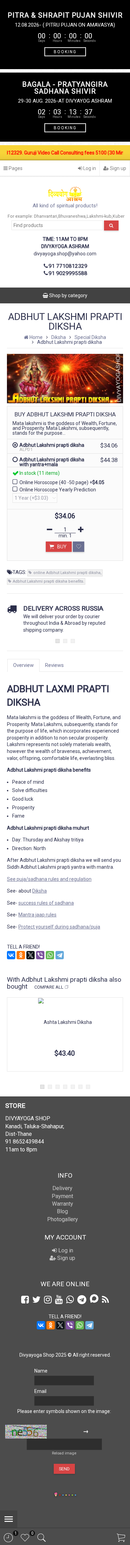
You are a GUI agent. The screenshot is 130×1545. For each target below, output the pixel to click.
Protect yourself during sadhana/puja (59, 927)
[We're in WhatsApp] (70, 1299)
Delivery (62, 1188)
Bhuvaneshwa (72, 216)
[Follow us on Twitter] (36, 1299)
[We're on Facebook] (25, 1299)
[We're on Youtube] (59, 1299)
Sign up (117, 168)
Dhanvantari (45, 216)
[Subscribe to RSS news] (105, 1299)
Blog (62, 1211)
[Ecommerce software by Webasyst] (67, 1494)
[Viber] (40, 955)
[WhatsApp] (50, 955)
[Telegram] (59, 955)
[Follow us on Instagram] (48, 1299)
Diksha (39, 891)
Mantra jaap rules (37, 914)
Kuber (118, 216)
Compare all (48, 987)
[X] (30, 955)
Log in (89, 168)
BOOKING (65, 51)
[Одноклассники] (21, 955)
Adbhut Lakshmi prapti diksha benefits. (48, 581)
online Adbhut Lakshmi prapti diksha (67, 573)
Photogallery (62, 1219)
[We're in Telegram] (81, 1299)
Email (40, 1391)
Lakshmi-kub (99, 216)
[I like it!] (78, 546)
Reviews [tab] (54, 665)
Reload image (64, 1453)
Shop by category (67, 295)
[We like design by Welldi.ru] (55, 1495)
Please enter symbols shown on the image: (64, 1411)
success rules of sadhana (46, 903)
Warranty (62, 1203)
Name (40, 1371)
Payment (62, 1196)
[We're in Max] (94, 1299)
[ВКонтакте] (11, 955)
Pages (15, 168)
